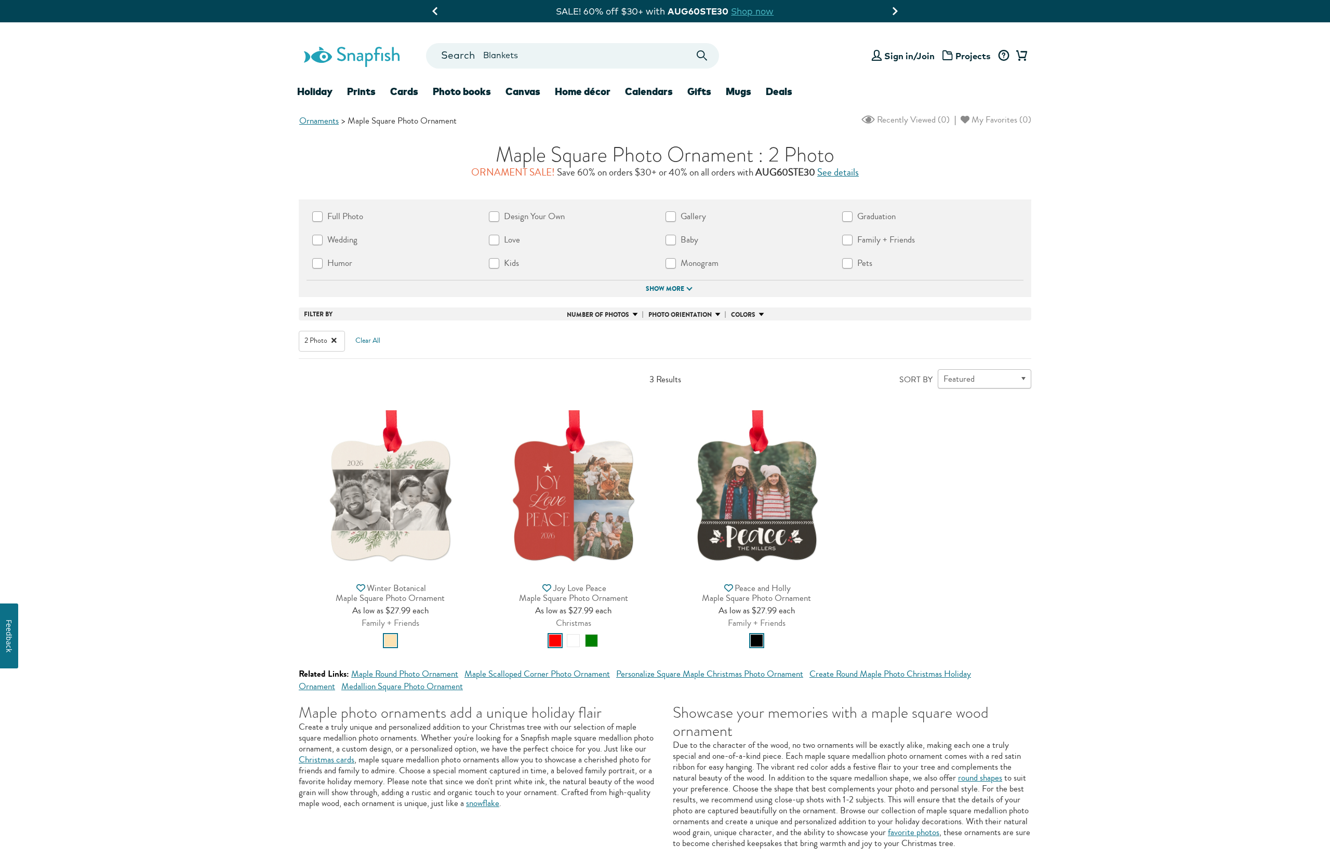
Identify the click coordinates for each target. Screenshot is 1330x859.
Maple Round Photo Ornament (404, 673)
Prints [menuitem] (361, 91)
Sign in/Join (909, 55)
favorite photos (913, 832)
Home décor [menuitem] (582, 91)
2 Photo (316, 340)
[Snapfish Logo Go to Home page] (351, 55)
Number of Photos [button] (598, 314)
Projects (973, 55)
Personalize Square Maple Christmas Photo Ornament (709, 673)
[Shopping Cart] (1020, 56)
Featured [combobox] (959, 378)
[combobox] (572, 56)
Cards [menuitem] (404, 91)
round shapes (980, 777)
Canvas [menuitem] (523, 91)
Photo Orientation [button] (680, 314)
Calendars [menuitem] (649, 91)
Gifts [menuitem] (699, 91)
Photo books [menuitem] (462, 91)
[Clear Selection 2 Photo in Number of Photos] (334, 340)
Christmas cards (326, 759)
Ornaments (319, 120)
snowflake (482, 803)
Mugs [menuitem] (738, 91)
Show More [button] (665, 288)
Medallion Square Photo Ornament (402, 686)
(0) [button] (912, 120)
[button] (390, 487)
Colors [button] (743, 314)
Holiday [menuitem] (314, 91)
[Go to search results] (702, 56)
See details (838, 172)
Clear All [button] (367, 340)
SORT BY (916, 379)
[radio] (390, 640)
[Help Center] (1003, 56)
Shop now (752, 11)
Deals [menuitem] (779, 91)
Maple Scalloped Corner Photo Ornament (537, 673)
